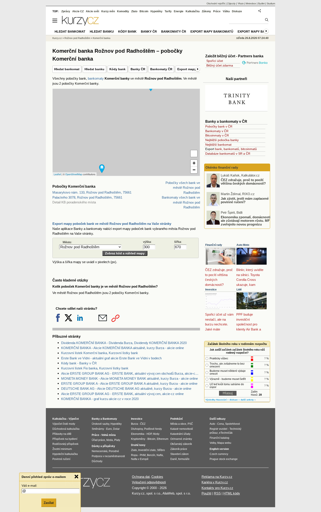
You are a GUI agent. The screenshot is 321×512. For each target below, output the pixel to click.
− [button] (194, 170)
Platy (117, 440)
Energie (178, 11)
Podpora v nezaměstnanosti (108, 456)
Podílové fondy (153, 428)
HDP (149, 433)
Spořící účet (214, 61)
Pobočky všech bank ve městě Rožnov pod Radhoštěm (183, 187)
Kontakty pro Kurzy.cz (217, 488)
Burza (134, 423)
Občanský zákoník (181, 444)
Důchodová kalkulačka (65, 428)
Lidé (239, 289)
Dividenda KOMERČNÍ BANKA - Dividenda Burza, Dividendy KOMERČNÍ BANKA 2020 (124, 343)
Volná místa (108, 435)
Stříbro (161, 450)
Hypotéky (156, 11)
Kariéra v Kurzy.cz (215, 482)
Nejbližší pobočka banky (222, 140)
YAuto (241, 3)
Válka (226, 11)
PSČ (190, 423)
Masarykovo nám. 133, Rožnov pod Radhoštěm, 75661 (91, 192)
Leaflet (57, 174)
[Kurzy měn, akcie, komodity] (88, 484)
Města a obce (178, 423)
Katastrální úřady (180, 433)
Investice (211, 289)
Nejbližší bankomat (218, 144)
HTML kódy (231, 493)
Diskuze (237, 11)
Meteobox (251, 3)
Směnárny (98, 428)
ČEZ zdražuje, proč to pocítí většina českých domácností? (243, 181)
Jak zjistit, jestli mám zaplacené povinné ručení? (245, 200)
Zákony (206, 11)
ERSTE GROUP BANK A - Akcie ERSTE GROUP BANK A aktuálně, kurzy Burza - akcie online (129, 383)
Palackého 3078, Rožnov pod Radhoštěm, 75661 (87, 197)
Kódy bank (117, 69)
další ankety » (248, 399)
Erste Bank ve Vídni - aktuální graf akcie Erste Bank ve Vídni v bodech (111, 358)
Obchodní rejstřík (216, 3)
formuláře (184, 459)
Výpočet (74, 418)
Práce (217, 11)
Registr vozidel (218, 428)
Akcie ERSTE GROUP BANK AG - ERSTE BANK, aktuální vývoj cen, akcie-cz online (122, 394)
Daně (173, 459)
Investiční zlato (147, 450)
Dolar (116, 428)
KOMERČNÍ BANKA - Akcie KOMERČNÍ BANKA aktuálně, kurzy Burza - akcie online (122, 348)
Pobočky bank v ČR (218, 126)
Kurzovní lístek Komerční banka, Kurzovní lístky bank (99, 353)
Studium (271, 3)
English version (219, 449)
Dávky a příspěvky (103, 446)
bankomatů (231, 149)
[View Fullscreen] (194, 153)
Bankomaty (110, 418)
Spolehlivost (232, 423)
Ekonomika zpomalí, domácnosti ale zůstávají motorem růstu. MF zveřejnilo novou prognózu (245, 220)
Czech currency (219, 454)
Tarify (168, 11)
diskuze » (235, 399)
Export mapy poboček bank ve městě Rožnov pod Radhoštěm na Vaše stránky (111, 223)
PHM (143, 455)
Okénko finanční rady (221, 167)
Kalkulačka (193, 11)
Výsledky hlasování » (217, 399)
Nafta (160, 455)
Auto (212, 423)
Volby (213, 442)
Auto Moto (242, 244)
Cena (220, 423)
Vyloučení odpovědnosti (149, 482)
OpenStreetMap (73, 174)
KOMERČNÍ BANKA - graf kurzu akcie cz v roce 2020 (100, 399)
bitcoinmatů (249, 149)
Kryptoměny (138, 438)
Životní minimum (62, 449)
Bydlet (261, 3)
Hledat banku (94, 69)
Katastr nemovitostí (181, 428)
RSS (217, 493)
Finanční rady (213, 244)
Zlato (134, 11)
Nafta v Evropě (139, 459)
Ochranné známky (181, 438)
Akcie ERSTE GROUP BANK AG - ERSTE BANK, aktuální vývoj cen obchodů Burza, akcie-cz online (130, 373)
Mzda (109, 440)
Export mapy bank (253, 31)
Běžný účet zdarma (219, 65)
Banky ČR (138, 69)
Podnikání (176, 418)
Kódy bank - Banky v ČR (79, 363)
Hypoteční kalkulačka (65, 454)
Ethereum (162, 438)
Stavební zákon (179, 454)
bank (218, 149)
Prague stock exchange (224, 459)
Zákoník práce (178, 449)
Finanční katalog (219, 437)
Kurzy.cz (57, 38)
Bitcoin (144, 11)
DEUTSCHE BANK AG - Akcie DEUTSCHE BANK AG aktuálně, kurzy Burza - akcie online (126, 388)
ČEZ (142, 423)
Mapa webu (224, 442)
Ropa (134, 455)
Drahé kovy (138, 445)
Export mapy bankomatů (211, 31)
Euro (109, 428)
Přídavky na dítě (61, 433)
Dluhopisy (137, 428)
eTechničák (226, 432)
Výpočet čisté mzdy (63, 423)
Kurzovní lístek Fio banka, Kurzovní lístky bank (94, 368)
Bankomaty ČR (161, 69)
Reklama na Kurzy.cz (217, 477)
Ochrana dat (141, 477)
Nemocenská (99, 451)
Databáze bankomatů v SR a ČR (227, 153)
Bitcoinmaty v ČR (217, 135)
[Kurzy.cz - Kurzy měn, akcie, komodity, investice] (80, 24)
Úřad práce (98, 440)
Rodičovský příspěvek (65, 444)
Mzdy (156, 433)
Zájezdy (231, 3)
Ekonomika (137, 433)
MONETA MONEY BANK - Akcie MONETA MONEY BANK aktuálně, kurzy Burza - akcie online (129, 378)
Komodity (123, 11)
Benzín (151, 455)
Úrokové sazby (100, 423)
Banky (96, 418)
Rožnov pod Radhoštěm (77, 38)
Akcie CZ (78, 11)
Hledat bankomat (66, 69)
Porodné (114, 451)
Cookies (157, 477)
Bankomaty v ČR (216, 131)
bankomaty (96, 78)
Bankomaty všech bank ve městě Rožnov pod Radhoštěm (181, 202)
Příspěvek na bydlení (64, 438)
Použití (206, 493)
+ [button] (194, 163)
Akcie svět (92, 11)
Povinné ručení (61, 459)
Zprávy (65, 11)
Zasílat (49, 502)
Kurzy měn (108, 11)
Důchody (97, 461)
